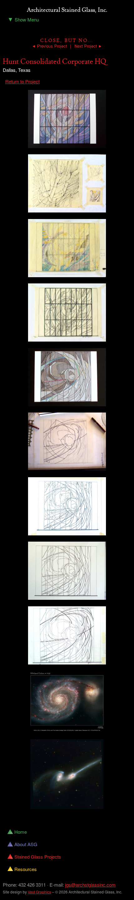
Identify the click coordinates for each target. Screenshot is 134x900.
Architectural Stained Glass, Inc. (67, 10)
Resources (25, 869)
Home (20, 831)
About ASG (25, 844)
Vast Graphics (39, 891)
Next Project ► (88, 46)
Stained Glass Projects (37, 856)
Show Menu (23, 19)
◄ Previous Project (49, 46)
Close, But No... (66, 41)
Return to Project (22, 81)
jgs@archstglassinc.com (90, 884)
